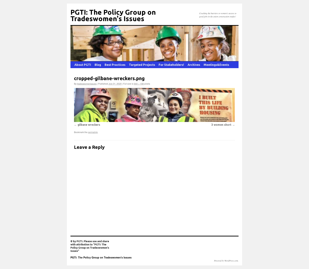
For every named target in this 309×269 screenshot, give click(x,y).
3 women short (221, 124)
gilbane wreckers (89, 124)
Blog (98, 64)
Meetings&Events (216, 64)
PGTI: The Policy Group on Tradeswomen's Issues (113, 15)
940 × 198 (139, 83)
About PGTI (82, 64)
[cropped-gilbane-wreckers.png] (154, 105)
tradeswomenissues (87, 83)
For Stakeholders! (171, 64)
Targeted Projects (142, 64)
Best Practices (115, 64)
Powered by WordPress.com (226, 260)
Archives (194, 64)
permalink (93, 132)
